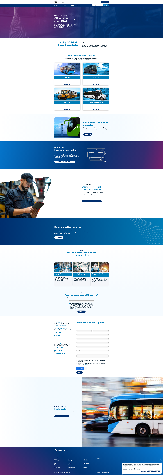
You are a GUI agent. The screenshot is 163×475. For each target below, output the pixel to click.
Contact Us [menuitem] (70, 460)
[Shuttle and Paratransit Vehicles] (96, 99)
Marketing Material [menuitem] (71, 467)
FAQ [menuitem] (69, 459)
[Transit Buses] (67, 74)
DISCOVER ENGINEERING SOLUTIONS (91, 201)
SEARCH (105, 5)
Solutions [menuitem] (55, 459)
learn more (88, 134)
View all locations (60, 353)
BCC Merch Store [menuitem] (57, 467)
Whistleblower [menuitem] (85, 460)
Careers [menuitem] (69, 463)
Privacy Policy (76, 308)
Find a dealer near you (62, 416)
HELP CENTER (58, 332)
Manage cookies (143, 471)
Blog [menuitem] (55, 463)
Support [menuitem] (69, 464)
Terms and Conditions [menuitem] (86, 463)
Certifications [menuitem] (85, 467)
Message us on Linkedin (61, 325)
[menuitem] (57, 5)
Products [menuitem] (64, 5)
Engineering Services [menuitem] (57, 460)
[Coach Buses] (96, 74)
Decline (157, 471)
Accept (150, 471)
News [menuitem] (55, 464)
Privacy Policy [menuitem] (85, 459)
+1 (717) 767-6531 (59, 347)
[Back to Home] (59, 2)
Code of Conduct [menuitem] (85, 464)
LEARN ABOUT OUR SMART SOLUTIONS (65, 161)
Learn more (59, 237)
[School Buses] (67, 99)
